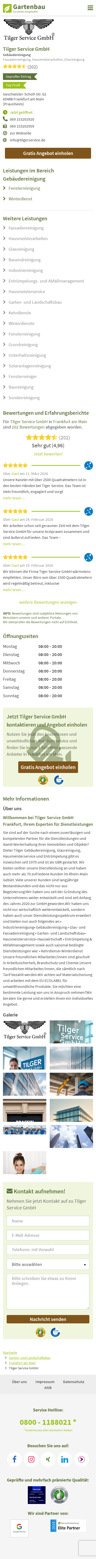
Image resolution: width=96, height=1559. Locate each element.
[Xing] (48, 1459)
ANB (48, 1387)
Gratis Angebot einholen (48, 153)
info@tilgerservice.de (27, 139)
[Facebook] (14, 1459)
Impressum (45, 1381)
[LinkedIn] (64, 1459)
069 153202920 (22, 119)
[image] (25, 1031)
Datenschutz (73, 1381)
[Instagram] (31, 1459)
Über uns (20, 1381)
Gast (16, 473)
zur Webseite (20, 133)
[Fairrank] (81, 1459)
